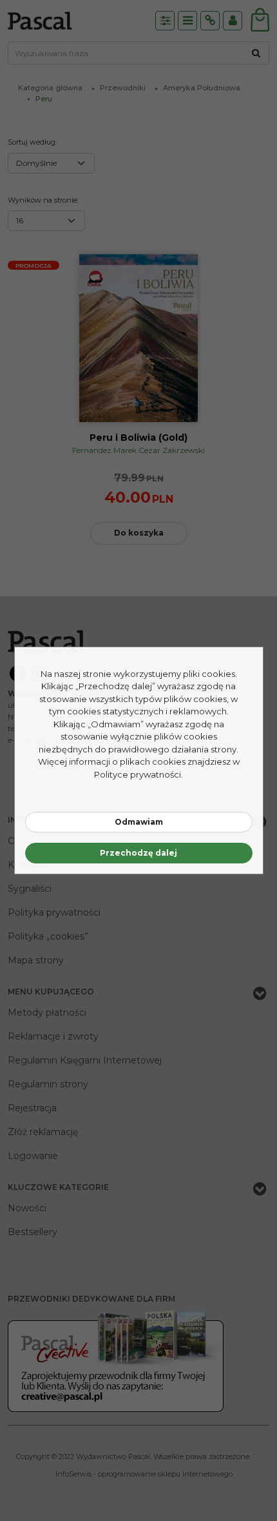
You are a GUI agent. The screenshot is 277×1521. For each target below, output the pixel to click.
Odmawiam (139, 822)
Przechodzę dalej (138, 853)
